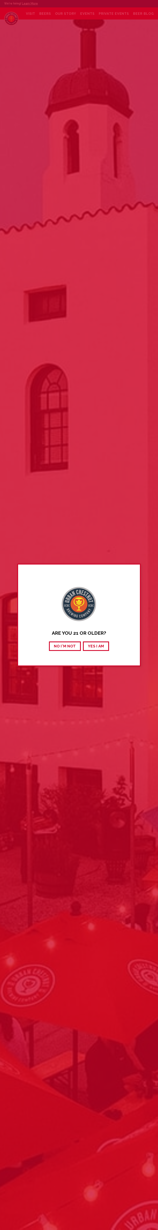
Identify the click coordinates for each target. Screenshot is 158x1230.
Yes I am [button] (96, 646)
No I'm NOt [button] (65, 646)
